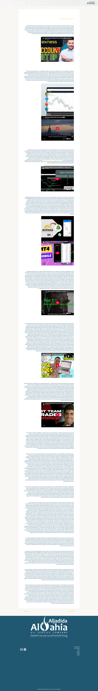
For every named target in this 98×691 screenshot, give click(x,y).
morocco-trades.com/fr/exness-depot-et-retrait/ (53, 160)
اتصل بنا (11, 3)
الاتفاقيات (18, 3)
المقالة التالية (26, 611)
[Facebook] (25, 649)
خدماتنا (29, 3)
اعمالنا (24, 3)
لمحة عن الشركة (37, 3)
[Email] (21, 649)
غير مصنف (71, 18)
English (5, 3)
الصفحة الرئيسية (46, 3)
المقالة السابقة (72, 611)
